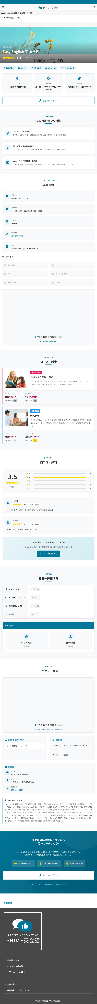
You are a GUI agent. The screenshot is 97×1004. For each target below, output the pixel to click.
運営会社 (11, 984)
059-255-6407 (17, 236)
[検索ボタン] (94, 7)
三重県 (9, 903)
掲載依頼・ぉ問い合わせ (18, 990)
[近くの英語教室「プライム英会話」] (48, 7)
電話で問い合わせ (50, 100)
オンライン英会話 (15, 966)
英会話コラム (13, 960)
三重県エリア (10, 401)
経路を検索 (59, 729)
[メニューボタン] (3, 7)
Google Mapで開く (50, 341)
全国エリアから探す (16, 972)
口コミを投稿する (50, 553)
